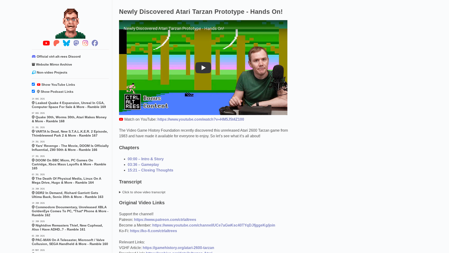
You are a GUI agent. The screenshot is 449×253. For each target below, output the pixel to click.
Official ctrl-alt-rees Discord (58, 56)
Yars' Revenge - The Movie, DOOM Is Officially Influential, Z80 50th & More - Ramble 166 (70, 146)
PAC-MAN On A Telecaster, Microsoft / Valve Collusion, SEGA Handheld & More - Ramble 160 (70, 240)
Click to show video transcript (143, 192)
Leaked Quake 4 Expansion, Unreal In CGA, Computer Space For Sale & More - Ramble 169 (69, 103)
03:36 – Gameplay (143, 165)
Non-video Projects (51, 72)
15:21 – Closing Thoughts (150, 170)
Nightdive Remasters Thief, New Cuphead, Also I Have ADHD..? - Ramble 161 (67, 225)
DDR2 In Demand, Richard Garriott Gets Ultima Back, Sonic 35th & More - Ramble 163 (67, 193)
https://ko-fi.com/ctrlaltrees (153, 231)
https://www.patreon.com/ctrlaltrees (165, 220)
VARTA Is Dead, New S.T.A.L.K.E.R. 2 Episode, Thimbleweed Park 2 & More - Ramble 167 (70, 131)
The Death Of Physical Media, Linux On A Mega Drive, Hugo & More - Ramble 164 (66, 178)
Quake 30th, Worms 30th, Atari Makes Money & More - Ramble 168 (69, 117)
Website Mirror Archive (53, 64)
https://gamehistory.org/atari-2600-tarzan (178, 248)
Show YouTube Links (57, 84)
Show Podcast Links (56, 91)
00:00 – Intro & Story (146, 159)
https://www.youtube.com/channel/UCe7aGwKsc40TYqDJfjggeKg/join (213, 225)
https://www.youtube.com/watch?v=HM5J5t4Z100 (200, 119)
